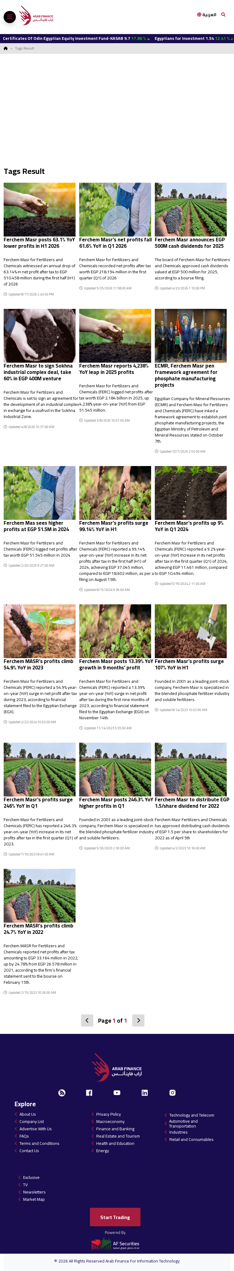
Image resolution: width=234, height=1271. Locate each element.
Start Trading (115, 1217)
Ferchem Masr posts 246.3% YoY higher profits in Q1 (116, 803)
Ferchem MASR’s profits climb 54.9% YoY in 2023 (38, 664)
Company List (32, 1121)
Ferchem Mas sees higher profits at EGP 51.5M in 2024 (36, 526)
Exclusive (31, 1177)
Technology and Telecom (191, 1115)
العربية (208, 14)
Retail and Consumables (191, 1139)
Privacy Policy (108, 1114)
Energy (102, 1150)
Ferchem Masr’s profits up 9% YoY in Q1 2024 (189, 526)
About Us (28, 1114)
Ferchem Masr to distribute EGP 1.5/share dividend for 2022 (192, 803)
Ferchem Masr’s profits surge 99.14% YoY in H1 (113, 526)
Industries (178, 1132)
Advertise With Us (36, 1128)
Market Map (34, 1199)
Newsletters (34, 1192)
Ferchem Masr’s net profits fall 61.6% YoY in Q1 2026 (115, 243)
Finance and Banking (115, 1128)
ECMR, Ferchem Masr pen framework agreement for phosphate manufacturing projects (186, 375)
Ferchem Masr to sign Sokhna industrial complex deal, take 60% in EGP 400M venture (38, 372)
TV (25, 1184)
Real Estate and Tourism (118, 1136)
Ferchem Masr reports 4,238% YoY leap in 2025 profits (113, 369)
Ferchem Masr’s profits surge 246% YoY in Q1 (38, 803)
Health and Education (115, 1143)
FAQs (24, 1136)
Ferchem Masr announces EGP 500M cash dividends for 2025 (190, 243)
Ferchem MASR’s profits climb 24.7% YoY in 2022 (38, 929)
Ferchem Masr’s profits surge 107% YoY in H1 (189, 664)
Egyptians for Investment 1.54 (165, 38)
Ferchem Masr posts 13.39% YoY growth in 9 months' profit (116, 664)
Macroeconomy (110, 1121)
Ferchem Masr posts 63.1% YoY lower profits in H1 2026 (39, 243)
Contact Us (29, 1150)
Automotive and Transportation (183, 1123)
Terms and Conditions (39, 1143)
